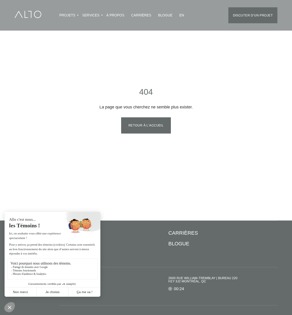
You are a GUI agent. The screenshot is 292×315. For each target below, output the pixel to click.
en (181, 15)
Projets (67, 15)
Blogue (165, 15)
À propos (115, 15)
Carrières (141, 15)
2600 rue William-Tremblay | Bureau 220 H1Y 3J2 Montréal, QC (202, 279)
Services (90, 15)
